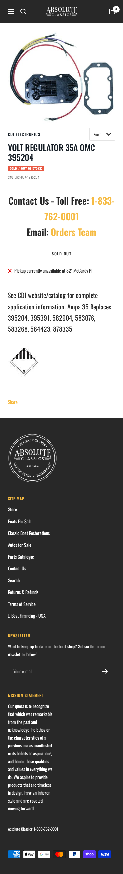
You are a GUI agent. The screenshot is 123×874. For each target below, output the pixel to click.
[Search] (23, 11)
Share (13, 401)
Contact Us (17, 568)
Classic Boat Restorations (29, 532)
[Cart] (112, 11)
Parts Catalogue (21, 556)
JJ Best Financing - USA (27, 615)
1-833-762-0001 (46, 829)
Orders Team (73, 232)
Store (12, 509)
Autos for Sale (19, 544)
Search (14, 580)
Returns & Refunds (23, 591)
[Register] (105, 671)
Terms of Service (22, 603)
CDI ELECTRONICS (24, 134)
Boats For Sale (19, 521)
